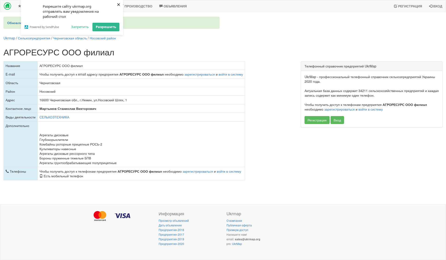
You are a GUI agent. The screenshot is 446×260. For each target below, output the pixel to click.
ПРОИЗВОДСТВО (138, 6)
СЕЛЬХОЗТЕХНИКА (54, 117)
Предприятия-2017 (171, 234)
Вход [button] (337, 120)
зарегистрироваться (199, 74)
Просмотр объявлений (174, 220)
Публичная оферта (239, 225)
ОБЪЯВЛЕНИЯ (175, 6)
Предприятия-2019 (171, 239)
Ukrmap (9, 38)
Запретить (80, 26)
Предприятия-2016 (171, 230)
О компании (234, 220)
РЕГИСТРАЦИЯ (409, 6)
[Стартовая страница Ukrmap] (7, 6)
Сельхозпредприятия (34, 38)
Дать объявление (170, 225)
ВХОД (437, 6)
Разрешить (106, 26)
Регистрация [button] (317, 120)
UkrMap (237, 244)
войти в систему (231, 74)
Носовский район (103, 38)
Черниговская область (70, 38)
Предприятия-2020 (171, 244)
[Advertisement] (372, 164)
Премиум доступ (237, 230)
